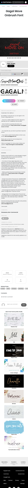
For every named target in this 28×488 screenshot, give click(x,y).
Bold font (17, 229)
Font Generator (23, 6)
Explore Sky (14, 434)
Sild (14, 342)
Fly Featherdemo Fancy (14, 449)
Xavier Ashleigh (14, 373)
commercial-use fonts (14, 464)
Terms (22, 480)
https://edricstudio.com (7, 140)
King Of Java (14, 357)
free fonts (4, 463)
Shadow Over (14, 326)
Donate (5, 218)
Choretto (14, 388)
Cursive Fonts (21, 474)
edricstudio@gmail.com (10, 136)
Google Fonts (7, 477)
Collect (22, 100)
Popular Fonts (7, 470)
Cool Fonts (6, 474)
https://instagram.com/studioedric (14, 144)
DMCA (5, 483)
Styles (8, 6)
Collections (14, 6)
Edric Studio (11, 64)
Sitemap (22, 483)
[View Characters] (26, 80)
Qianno (14, 419)
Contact (11, 65)
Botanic (14, 403)
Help (5, 480)
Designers (23, 463)
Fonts (3, 6)
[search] (18, 2)
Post (24, 304)
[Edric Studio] (4, 64)
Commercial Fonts (20, 470)
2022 (7, 273)
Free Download (10, 100)
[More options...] (26, 82)
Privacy (17, 480)
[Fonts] (6, 2)
